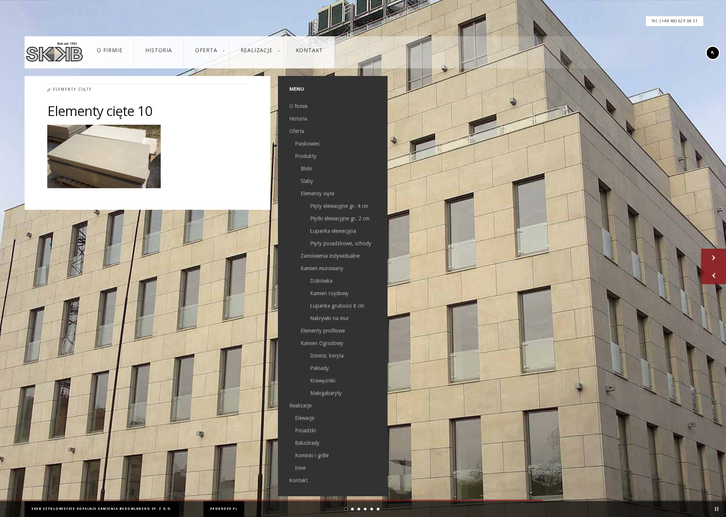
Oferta (296, 131)
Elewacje (304, 418)
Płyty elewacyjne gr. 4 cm (339, 206)
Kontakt (298, 480)
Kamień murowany (322, 268)
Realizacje (300, 405)
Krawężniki (322, 381)
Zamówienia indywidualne (330, 256)
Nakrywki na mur (329, 318)
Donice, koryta (327, 356)
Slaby (307, 181)
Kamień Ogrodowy (322, 343)
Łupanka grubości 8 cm (337, 306)
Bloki (306, 169)
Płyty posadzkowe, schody (340, 243)
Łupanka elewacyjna (333, 231)
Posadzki (305, 430)
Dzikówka (321, 281)
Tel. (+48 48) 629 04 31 (675, 21)
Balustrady (307, 443)
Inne (300, 468)
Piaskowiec (307, 144)
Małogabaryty (326, 393)
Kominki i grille (312, 455)
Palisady (319, 368)
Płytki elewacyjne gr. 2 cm (339, 218)
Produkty (305, 156)
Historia (298, 119)
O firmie (298, 106)
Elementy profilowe (323, 331)
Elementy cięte (72, 89)
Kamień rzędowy (329, 293)
